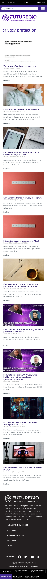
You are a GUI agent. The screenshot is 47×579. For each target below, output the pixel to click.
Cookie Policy (34, 567)
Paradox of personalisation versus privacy (22, 109)
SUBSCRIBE (41, 2)
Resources (11, 540)
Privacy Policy (13, 567)
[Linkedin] (26, 557)
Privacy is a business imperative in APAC (21, 241)
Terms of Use (23, 567)
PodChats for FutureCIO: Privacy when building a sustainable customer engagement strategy (20, 377)
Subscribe (6, 576)
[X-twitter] (38, 557)
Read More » (7, 80)
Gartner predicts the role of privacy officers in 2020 (23, 468)
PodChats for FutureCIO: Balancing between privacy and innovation (23, 330)
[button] (43, 9)
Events (10, 546)
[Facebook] (19, 557)
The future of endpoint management (20, 66)
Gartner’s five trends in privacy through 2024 (23, 198)
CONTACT (26, 2)
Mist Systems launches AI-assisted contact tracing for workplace (22, 423)
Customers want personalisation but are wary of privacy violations (21, 153)
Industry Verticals (15, 535)
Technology (12, 530)
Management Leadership (17, 525)
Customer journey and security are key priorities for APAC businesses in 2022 (20, 285)
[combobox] (19, 8)
